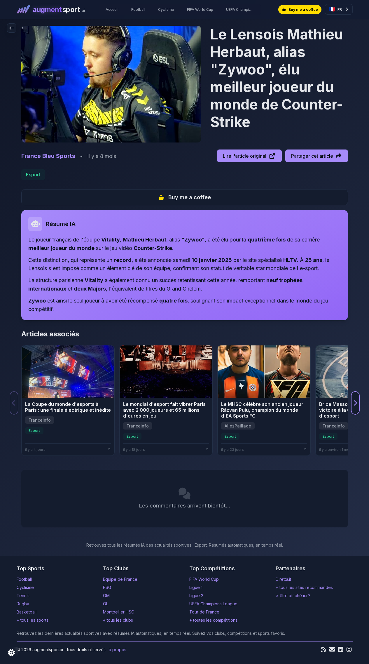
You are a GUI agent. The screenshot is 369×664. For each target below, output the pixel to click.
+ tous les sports (32, 620)
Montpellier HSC (118, 611)
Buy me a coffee (189, 197)
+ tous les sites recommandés (304, 587)
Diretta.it (283, 579)
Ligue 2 (196, 595)
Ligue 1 (195, 587)
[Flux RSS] (323, 649)
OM (106, 595)
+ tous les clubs (118, 620)
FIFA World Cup (204, 579)
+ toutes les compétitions (213, 620)
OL (105, 603)
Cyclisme (25, 587)
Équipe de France (120, 579)
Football (24, 579)
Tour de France (204, 611)
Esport (33, 175)
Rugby (23, 603)
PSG (107, 587)
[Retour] (11, 28)
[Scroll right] (355, 403)
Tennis (23, 595)
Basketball (26, 611)
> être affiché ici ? (293, 595)
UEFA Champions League (213, 603)
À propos (117, 649)
